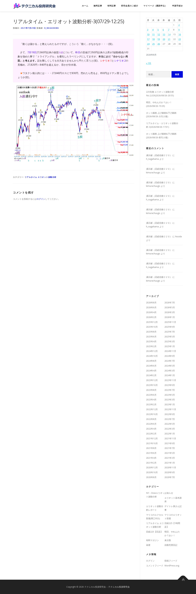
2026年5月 (169, 307)
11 (153, 34)
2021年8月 (151, 448)
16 (179, 34)
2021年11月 (170, 438)
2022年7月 (169, 419)
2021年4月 (151, 457)
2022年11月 (170, 409)
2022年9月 (169, 414)
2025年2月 (151, 346)
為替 (148, 544)
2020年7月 (169, 477)
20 (164, 39)
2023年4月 (151, 399)
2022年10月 (152, 414)
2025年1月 (169, 346)
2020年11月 (170, 467)
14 (169, 34)
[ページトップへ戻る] (183, 579)
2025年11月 (170, 322)
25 (153, 43)
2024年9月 (169, 355)
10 (148, 34)
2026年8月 (151, 302)
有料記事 (111, 6)
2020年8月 (151, 477)
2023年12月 (152, 380)
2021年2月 (151, 462)
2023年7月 (169, 389)
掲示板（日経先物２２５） (159, 155)
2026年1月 (169, 317)
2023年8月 (151, 389)
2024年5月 (169, 365)
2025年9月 (169, 326)
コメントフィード (154, 565)
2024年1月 (169, 375)
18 (153, 39)
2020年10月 (152, 472)
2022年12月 (152, 409)
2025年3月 (169, 341)
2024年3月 (169, 370)
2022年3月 (169, 428)
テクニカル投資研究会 (119, 586)
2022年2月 (151, 433)
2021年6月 (151, 452)
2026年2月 (151, 317)
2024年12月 (152, 351)
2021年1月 (169, 462)
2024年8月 (151, 360)
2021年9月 (169, 443)
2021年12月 (152, 438)
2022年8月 (151, 419)
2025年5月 (169, 336)
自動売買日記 (170, 544)
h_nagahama (51, 28)
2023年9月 (169, 385)
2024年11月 (170, 351)
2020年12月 (152, 467)
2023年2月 (151, 404)
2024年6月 (151, 365)
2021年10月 (152, 443)
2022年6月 (151, 423)
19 (158, 39)
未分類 (167, 540)
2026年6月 (151, 307)
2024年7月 (169, 360)
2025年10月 (152, 326)
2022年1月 (169, 433)
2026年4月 (151, 312)
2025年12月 (152, 322)
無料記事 (98, 6)
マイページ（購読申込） (155, 6)
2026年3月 (169, 312)
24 (148, 43)
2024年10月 (152, 355)
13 (164, 34)
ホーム (85, 6)
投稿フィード (170, 560)
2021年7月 (169, 448)
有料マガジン (152, 540)
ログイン (41, 198)
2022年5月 (169, 423)
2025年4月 (151, 341)
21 (169, 39)
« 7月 (148, 63)
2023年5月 (169, 394)
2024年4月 (151, 370)
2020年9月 (169, 472)
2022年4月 (151, 428)
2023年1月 (169, 404)
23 (179, 39)
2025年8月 (151, 331)
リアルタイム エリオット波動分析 (41, 177)
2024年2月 (151, 375)
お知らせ (168, 492)
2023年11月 (170, 380)
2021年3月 (169, 457)
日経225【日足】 (154, 531)
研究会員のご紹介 (129, 6)
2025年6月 (151, 336)
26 (158, 43)
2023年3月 (169, 399)
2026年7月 (169, 302)
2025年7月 (169, 331)
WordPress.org (171, 565)
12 (158, 34)
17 (148, 39)
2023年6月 (151, 394)
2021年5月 (169, 452)
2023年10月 (152, 385)
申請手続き (177, 6)
